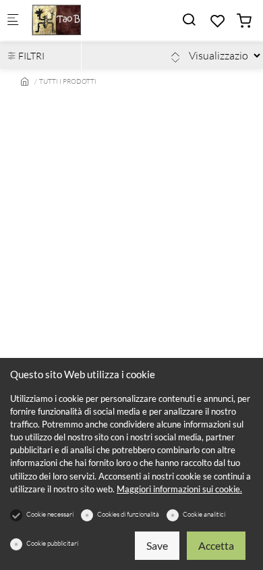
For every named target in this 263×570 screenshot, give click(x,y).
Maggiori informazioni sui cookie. (179, 489)
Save (157, 545)
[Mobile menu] (12, 20)
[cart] (244, 21)
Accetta (216, 545)
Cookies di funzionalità (128, 514)
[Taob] (85, 20)
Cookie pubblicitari (52, 543)
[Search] (188, 19)
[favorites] (217, 21)
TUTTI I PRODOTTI (67, 81)
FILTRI (30, 55)
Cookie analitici (204, 514)
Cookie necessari (50, 514)
